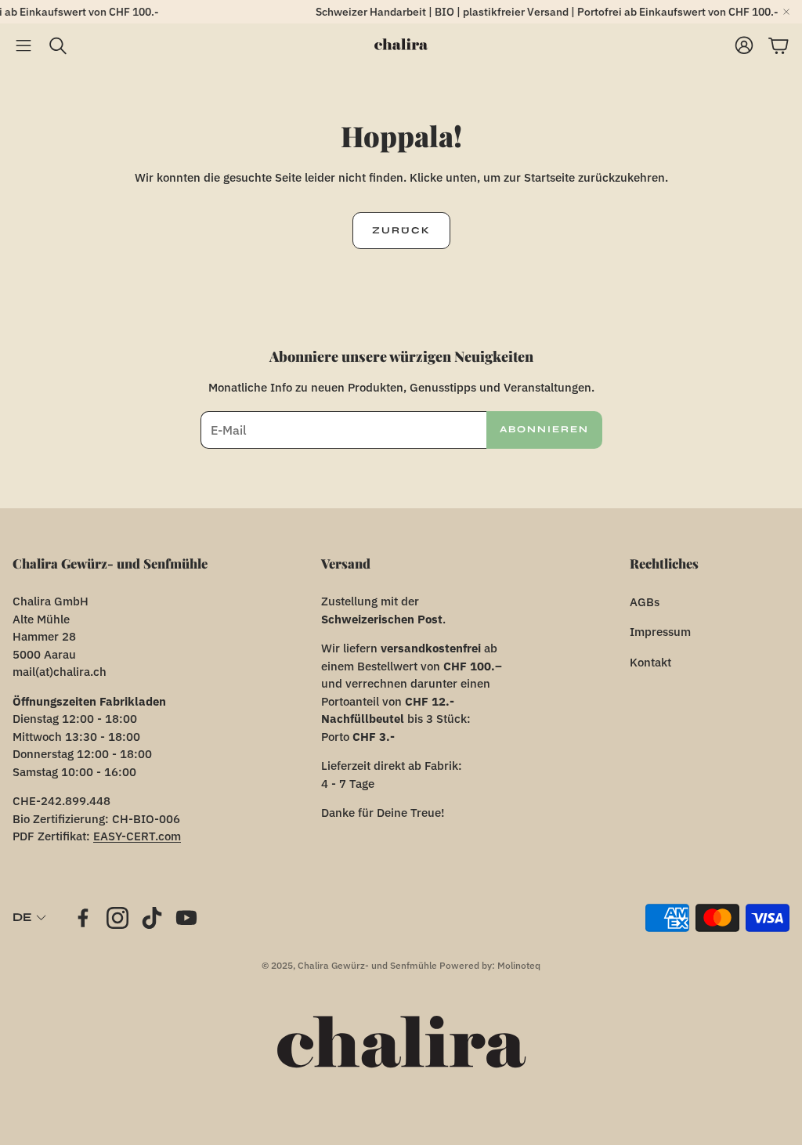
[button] (23, 45)
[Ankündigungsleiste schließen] (786, 11)
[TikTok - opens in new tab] (152, 918)
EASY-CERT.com (137, 836)
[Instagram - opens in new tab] (117, 918)
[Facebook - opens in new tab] (83, 918)
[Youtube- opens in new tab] (186, 918)
